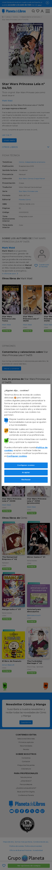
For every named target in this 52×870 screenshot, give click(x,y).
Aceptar (26, 472)
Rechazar (26, 480)
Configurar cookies (26, 465)
